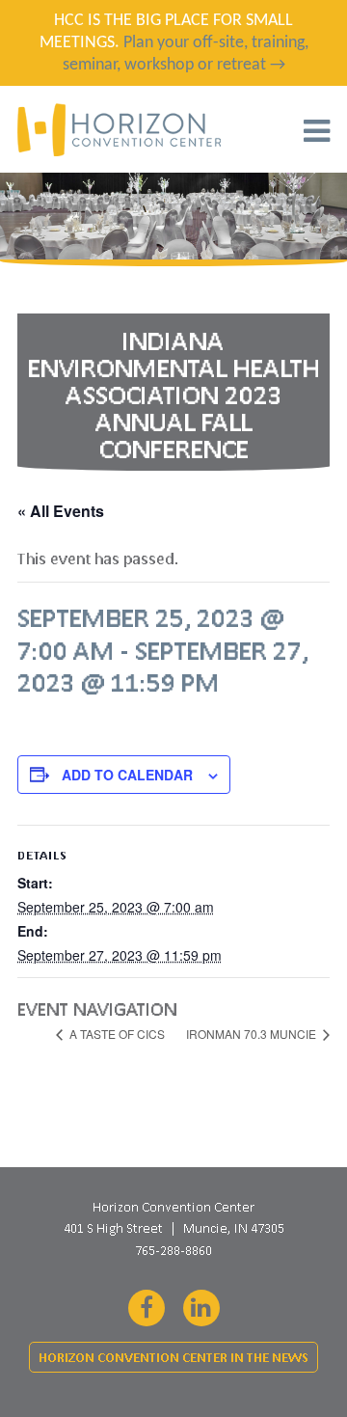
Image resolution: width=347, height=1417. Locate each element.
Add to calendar (127, 774)
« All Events (60, 511)
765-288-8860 (173, 1250)
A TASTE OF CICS (116, 1033)
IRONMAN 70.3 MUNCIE (252, 1033)
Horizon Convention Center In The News (173, 1357)
